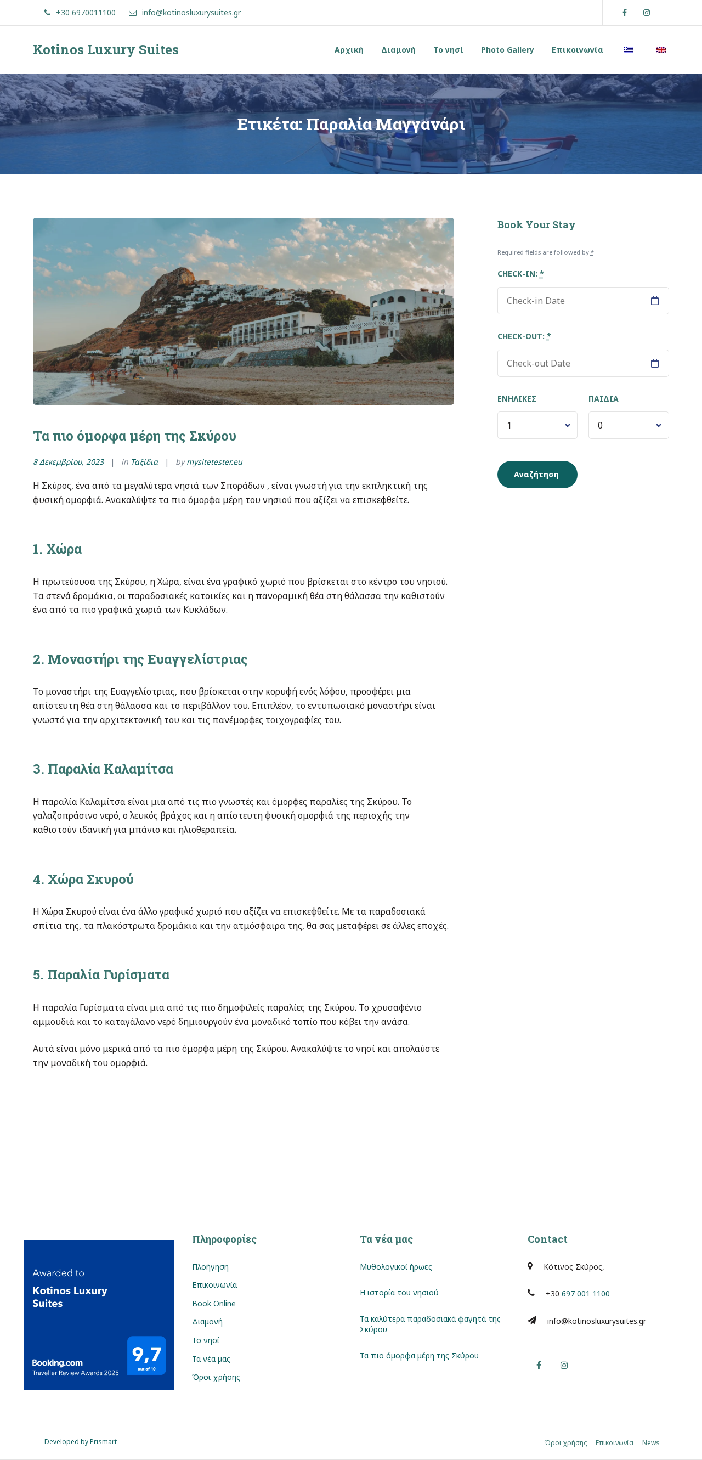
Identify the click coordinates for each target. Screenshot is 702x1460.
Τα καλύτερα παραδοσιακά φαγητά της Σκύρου (430, 1324)
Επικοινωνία (577, 49)
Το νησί (448, 49)
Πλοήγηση (210, 1266)
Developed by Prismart (80, 1441)
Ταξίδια (144, 461)
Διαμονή (398, 49)
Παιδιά (603, 398)
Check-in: (520, 273)
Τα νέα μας (211, 1359)
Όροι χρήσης (216, 1377)
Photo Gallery (507, 49)
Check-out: (524, 336)
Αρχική (349, 49)
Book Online (214, 1303)
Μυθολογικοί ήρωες (396, 1266)
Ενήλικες (516, 398)
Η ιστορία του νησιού (399, 1292)
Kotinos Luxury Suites (106, 49)
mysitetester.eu (214, 461)
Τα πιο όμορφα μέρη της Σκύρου (134, 435)
